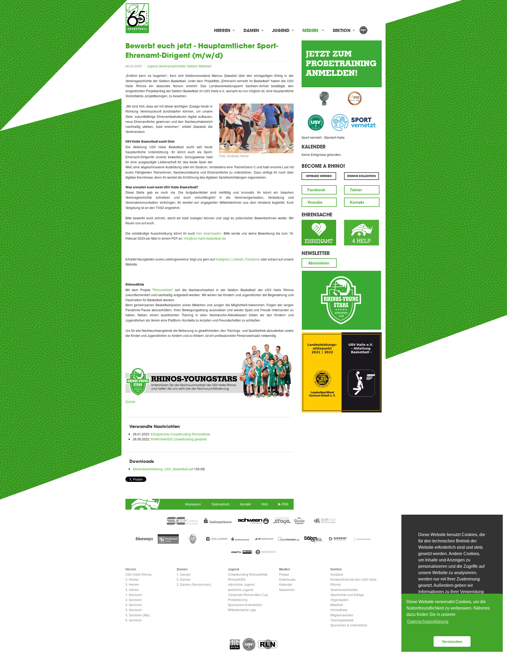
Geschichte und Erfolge (347, 594)
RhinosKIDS (237, 579)
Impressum (193, 504)
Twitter (356, 189)
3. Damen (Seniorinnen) (194, 584)
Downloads (287, 579)
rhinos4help (339, 609)
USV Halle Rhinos (138, 574)
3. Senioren (133, 604)
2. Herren (132, 579)
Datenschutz (220, 504)
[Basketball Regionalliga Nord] (267, 644)
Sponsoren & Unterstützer (348, 625)
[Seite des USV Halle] (249, 644)
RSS (285, 504)
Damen (251, 30)
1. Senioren (133, 594)
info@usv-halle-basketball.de (205, 238)
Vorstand (336, 574)
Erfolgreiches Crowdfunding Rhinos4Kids (180, 434)
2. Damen (184, 579)
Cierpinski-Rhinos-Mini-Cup (248, 594)
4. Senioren (133, 609)
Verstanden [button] (452, 641)
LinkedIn (237, 259)
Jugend (280, 30)
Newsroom (287, 589)
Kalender (314, 146)
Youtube (314, 202)
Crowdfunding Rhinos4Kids (247, 574)
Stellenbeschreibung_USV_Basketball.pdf (163, 469)
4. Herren (132, 589)
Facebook (252, 259)
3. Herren (132, 584)
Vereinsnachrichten (173, 66)
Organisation (339, 599)
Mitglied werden (341, 615)
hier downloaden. (209, 233)
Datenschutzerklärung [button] (427, 621)
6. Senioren (133, 620)
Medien (310, 30)
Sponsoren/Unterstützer (245, 604)
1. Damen (184, 574)
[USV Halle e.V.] (363, 30)
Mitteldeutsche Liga (242, 609)
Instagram (222, 259)
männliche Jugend (241, 584)
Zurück (130, 401)
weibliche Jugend (240, 589)
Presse (284, 574)
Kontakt (357, 202)
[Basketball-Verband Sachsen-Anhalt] (234, 644)
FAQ (264, 504)
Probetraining (237, 599)
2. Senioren (133, 599)
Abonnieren (318, 263)
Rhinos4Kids (162, 289)
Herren (222, 30)
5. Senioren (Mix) (137, 615)
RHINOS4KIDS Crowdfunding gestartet (179, 439)
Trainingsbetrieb (342, 620)
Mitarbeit (205, 66)
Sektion (341, 30)
